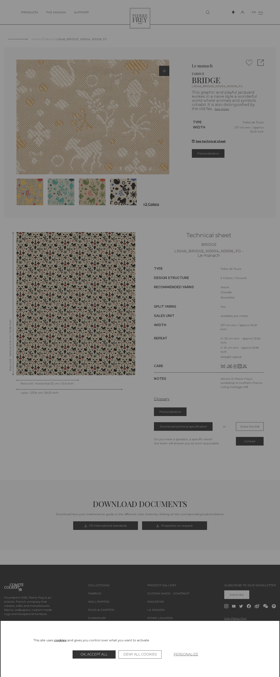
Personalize (186, 654)
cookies (60, 640)
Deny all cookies (140, 654)
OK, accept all (94, 654)
